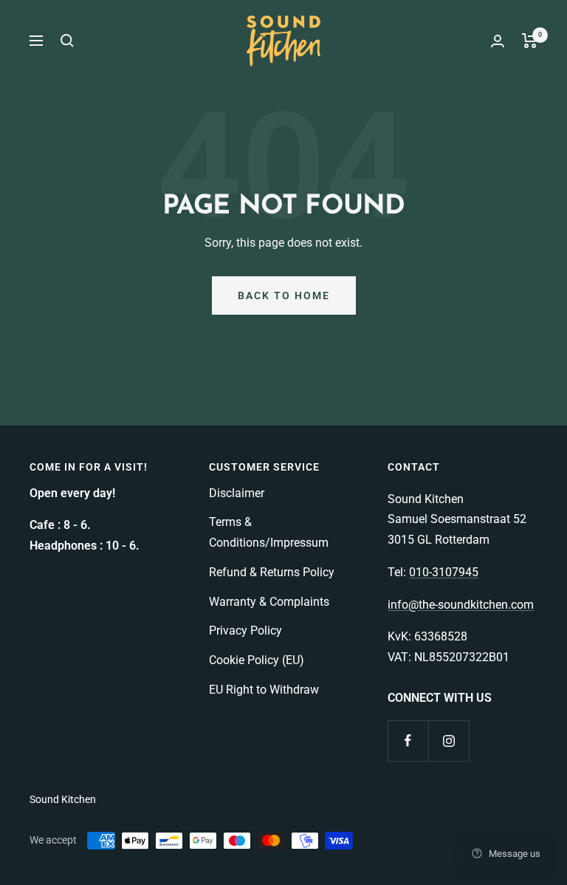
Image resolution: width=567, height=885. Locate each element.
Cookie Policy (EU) (256, 660)
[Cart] (529, 40)
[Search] (67, 40)
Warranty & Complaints (269, 602)
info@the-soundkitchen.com (461, 605)
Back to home (284, 295)
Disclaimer (236, 493)
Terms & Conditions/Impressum (269, 532)
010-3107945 (443, 572)
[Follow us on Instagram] (448, 740)
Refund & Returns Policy (271, 572)
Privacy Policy (245, 630)
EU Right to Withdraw (264, 690)
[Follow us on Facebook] (408, 740)
